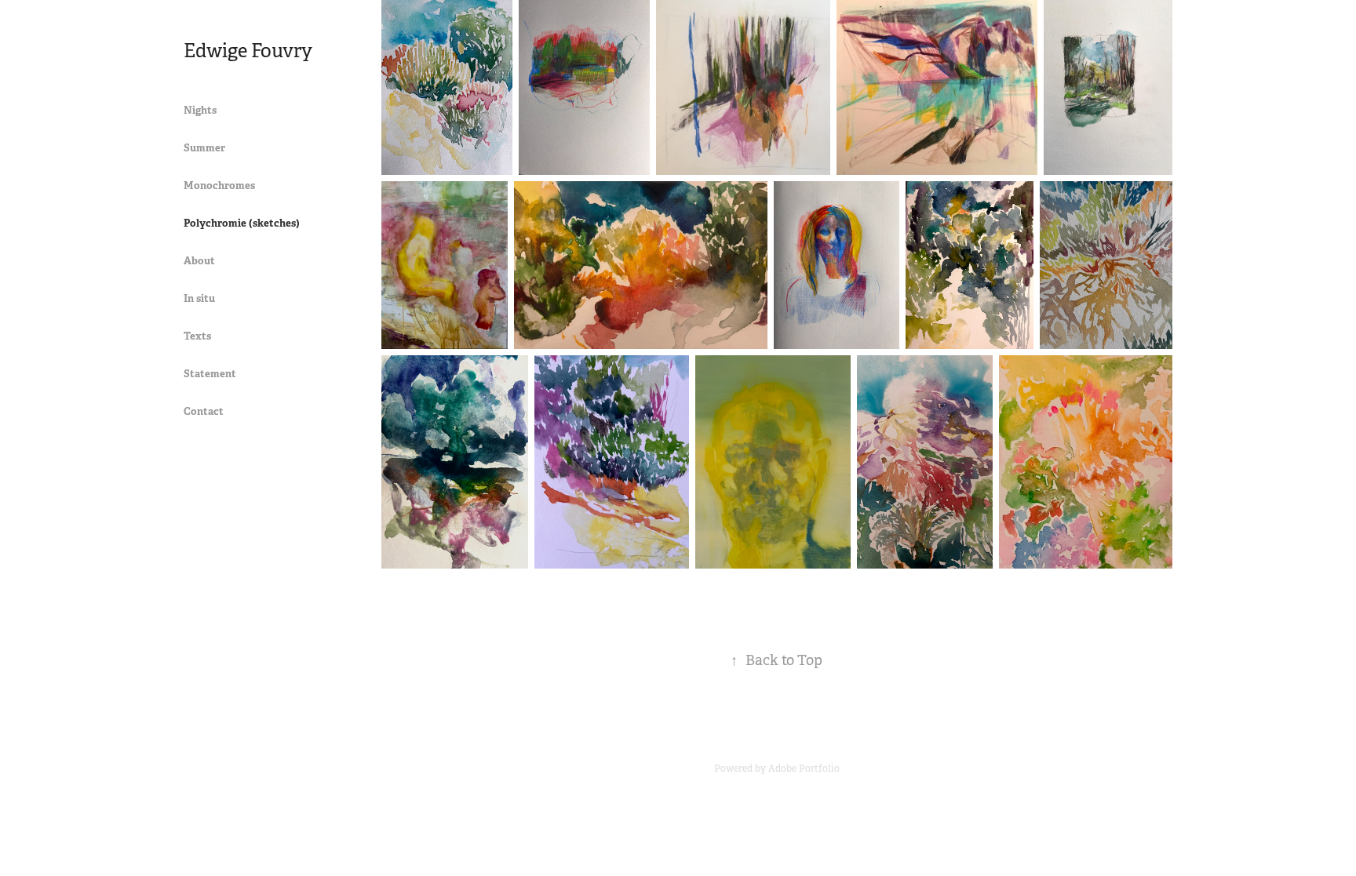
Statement (210, 373)
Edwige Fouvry (248, 51)
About (199, 260)
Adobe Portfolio (804, 768)
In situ (199, 298)
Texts (197, 336)
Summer (204, 147)
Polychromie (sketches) (242, 223)
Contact (204, 411)
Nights (200, 110)
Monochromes (219, 185)
